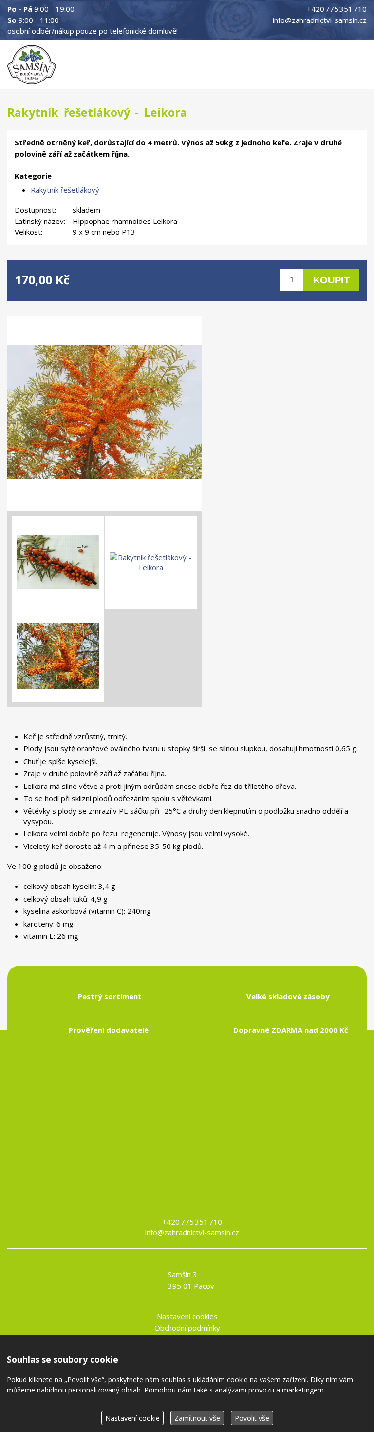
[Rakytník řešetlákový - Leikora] (104, 413)
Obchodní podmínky (187, 1327)
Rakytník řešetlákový (65, 190)
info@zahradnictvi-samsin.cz (320, 20)
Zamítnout (197, 1418)
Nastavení (132, 1418)
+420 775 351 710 (337, 9)
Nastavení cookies (187, 1316)
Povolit (252, 1418)
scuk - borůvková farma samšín (187, 1178)
